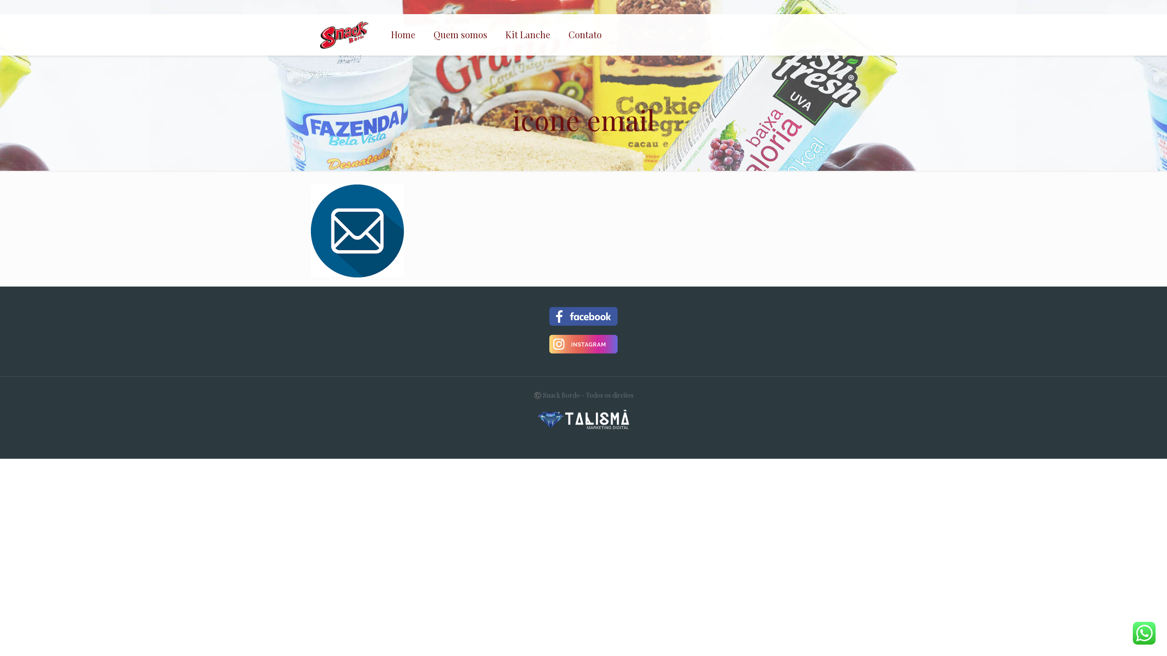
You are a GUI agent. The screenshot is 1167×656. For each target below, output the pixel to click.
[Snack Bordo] (344, 34)
